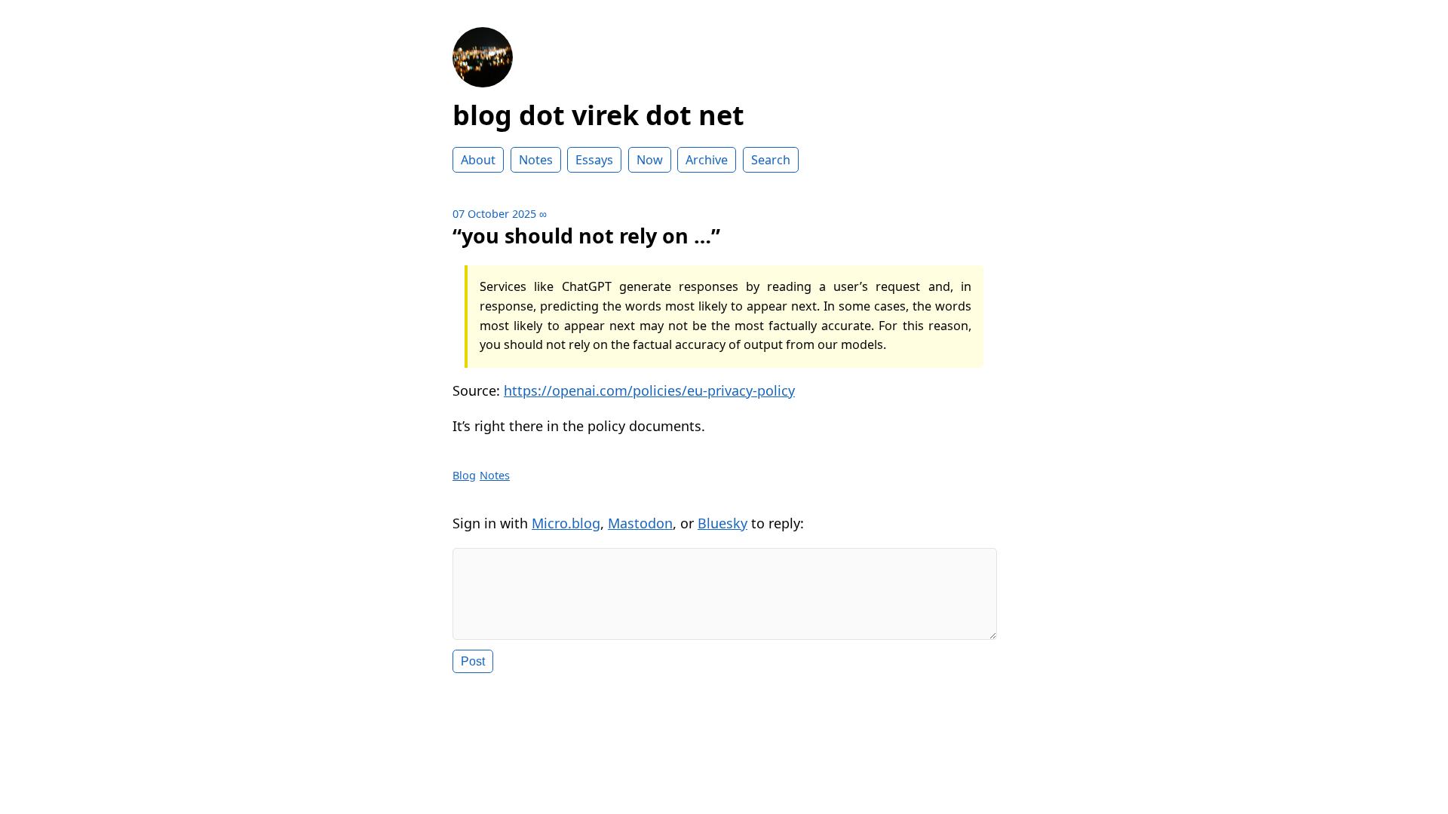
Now (650, 159)
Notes (536, 159)
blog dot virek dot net (598, 114)
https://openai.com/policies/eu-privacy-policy (649, 390)
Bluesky (722, 523)
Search (770, 159)
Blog (464, 475)
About (478, 159)
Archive (707, 159)
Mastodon (640, 523)
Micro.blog (566, 523)
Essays (594, 159)
